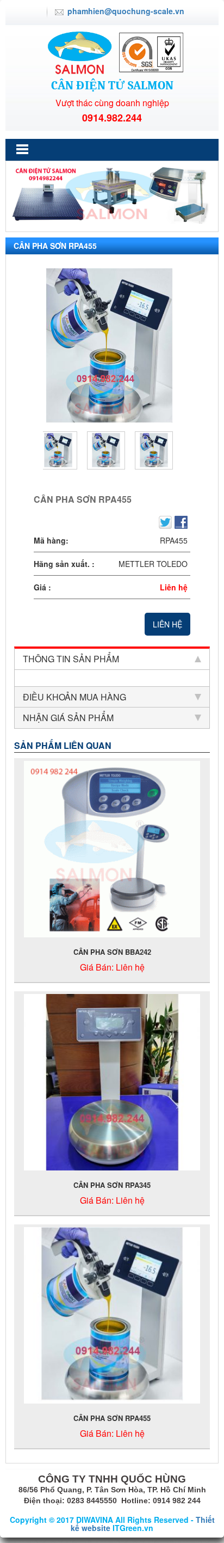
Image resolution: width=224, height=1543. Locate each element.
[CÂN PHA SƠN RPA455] (109, 345)
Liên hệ (167, 624)
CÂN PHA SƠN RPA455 (112, 1418)
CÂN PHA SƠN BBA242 (112, 952)
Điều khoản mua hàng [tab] (74, 697)
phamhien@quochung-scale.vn (125, 10)
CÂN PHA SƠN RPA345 (112, 1185)
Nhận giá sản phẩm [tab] (68, 717)
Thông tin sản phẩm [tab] (71, 658)
